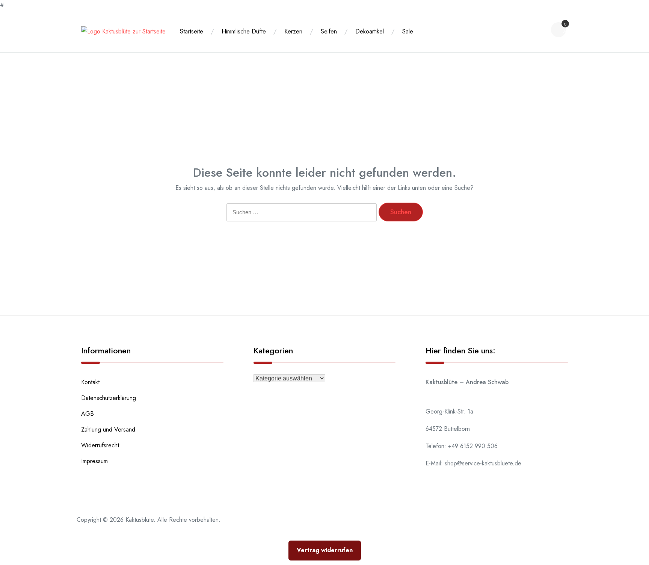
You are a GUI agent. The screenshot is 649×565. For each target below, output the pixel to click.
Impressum (94, 461)
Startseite (191, 31)
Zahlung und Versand (108, 429)
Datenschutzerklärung (108, 398)
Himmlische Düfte (244, 31)
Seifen (329, 31)
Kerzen (293, 31)
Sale (407, 31)
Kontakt (90, 382)
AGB (87, 413)
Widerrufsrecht (100, 445)
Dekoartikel (369, 31)
